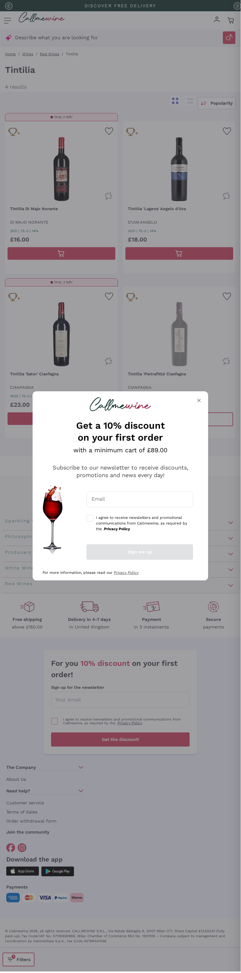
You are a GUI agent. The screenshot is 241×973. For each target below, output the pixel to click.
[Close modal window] (199, 400)
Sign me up (140, 551)
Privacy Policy (126, 572)
